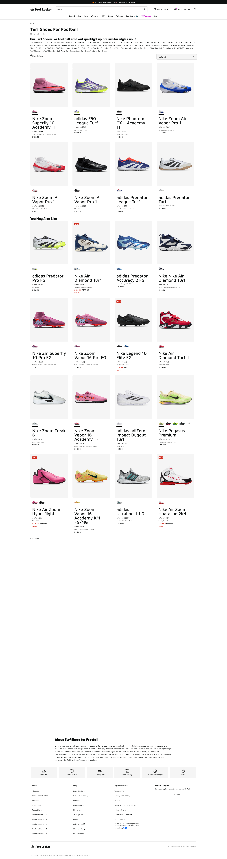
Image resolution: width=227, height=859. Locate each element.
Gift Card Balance (80, 796)
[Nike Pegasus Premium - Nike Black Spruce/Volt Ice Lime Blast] (175, 424)
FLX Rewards (146, 16)
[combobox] (102, 9)
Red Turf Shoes (99, 48)
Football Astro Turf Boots (64, 51)
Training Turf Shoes (72, 42)
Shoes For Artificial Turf (106, 45)
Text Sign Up (78, 815)
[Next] (220, 2)
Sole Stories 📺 (132, 16)
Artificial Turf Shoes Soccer (84, 45)
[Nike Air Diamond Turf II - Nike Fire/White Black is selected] (161, 346)
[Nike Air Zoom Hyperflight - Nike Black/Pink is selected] (35, 502)
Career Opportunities (40, 796)
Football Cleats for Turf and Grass (151, 45)
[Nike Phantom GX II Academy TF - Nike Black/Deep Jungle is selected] (119, 112)
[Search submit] (145, 9)
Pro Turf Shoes (157, 42)
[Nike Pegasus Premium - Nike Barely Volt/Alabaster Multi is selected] (161, 424)
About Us (35, 791)
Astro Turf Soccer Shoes (145, 48)
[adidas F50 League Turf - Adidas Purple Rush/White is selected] (77, 112)
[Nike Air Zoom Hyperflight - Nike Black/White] (42, 502)
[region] (113, 2)
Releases (119, 16)
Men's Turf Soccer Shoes (126, 45)
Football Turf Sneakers (89, 42)
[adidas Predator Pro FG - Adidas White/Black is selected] (35, 269)
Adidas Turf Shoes (82, 51)
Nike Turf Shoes (49, 48)
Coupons (76, 800)
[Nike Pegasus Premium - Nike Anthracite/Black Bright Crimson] (182, 424)
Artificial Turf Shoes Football (51, 42)
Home (32, 23)
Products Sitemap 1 (39, 815)
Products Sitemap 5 (39, 834)
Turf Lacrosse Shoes (174, 45)
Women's (94, 16)
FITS (116, 800)
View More (34, 538)
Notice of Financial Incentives (125, 805)
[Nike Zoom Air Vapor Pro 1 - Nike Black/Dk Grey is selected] (77, 190)
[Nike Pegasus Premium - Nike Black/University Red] (168, 424)
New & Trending (75, 16)
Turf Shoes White (113, 48)
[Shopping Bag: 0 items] (195, 9)
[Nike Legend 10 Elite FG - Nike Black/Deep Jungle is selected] (119, 346)
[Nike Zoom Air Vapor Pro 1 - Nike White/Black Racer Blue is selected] (161, 112)
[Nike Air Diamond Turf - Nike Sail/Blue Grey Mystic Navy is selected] (77, 269)
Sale (155, 16)
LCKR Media (36, 805)
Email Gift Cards (79, 791)
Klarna (75, 819)
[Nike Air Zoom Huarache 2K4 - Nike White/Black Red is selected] (161, 502)
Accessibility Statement (123, 815)
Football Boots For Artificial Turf (169, 48)
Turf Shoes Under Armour (67, 48)
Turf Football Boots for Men (139, 42)
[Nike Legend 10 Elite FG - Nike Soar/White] (126, 346)
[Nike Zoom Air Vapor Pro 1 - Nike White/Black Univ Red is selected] (35, 190)
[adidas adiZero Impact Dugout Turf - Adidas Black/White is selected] (119, 424)
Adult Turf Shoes (46, 51)
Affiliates (35, 800)
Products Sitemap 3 (39, 824)
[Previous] (7, 2)
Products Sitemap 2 (39, 819)
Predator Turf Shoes (98, 51)
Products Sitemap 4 (39, 829)
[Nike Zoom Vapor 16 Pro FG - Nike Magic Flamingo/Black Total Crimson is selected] (77, 346)
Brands (110, 16)
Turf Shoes (34, 42)
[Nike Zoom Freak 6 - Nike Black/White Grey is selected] (35, 424)
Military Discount (79, 805)
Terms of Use (119, 791)
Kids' (103, 16)
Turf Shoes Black (128, 48)
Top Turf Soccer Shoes (63, 45)
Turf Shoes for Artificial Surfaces (113, 42)
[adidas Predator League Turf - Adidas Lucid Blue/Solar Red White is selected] (119, 190)
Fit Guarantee (78, 834)
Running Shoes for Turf (44, 45)
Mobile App (77, 810)
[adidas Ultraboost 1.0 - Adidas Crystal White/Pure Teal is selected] (119, 502)
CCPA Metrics (119, 810)
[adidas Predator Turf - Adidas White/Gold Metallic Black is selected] (161, 190)
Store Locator (78, 829)
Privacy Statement (121, 796)
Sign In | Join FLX (183, 9)
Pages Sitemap (37, 810)
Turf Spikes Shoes (85, 48)
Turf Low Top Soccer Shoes (174, 42)
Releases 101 (78, 824)
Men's (86, 16)
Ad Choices (118, 819)
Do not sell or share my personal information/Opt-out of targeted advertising (126, 826)
